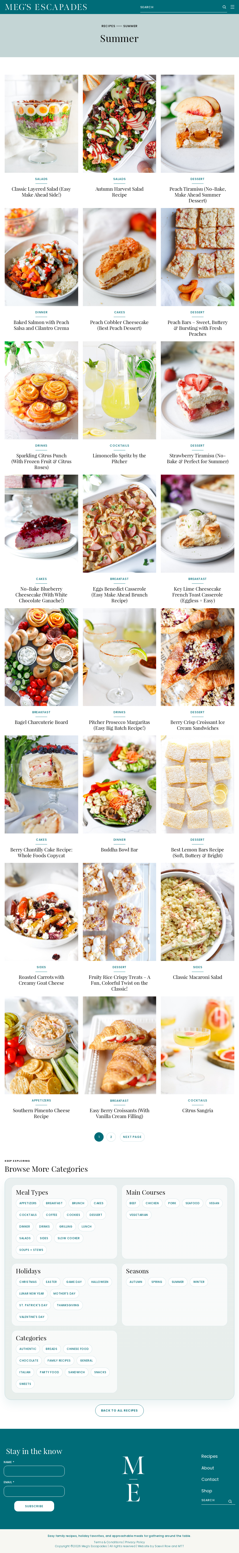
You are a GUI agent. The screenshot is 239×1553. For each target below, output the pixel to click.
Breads (51, 1349)
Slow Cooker (69, 1238)
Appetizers (28, 1203)
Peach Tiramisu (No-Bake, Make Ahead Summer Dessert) (197, 194)
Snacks (100, 1372)
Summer (178, 1282)
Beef (133, 1203)
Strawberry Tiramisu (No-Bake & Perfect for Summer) (197, 458)
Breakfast (54, 1203)
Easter (51, 1282)
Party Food (49, 1372)
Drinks (44, 1226)
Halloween (100, 1282)
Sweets (25, 1384)
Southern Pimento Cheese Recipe (41, 1113)
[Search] (223, 7)
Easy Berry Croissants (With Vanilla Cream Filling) (119, 1113)
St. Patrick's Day (33, 1305)
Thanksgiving (68, 1305)
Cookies (73, 1215)
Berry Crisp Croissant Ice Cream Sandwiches (197, 725)
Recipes (108, 26)
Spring (156, 1282)
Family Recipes (59, 1360)
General (86, 1360)
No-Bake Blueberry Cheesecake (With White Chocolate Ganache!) (41, 594)
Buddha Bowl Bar (119, 849)
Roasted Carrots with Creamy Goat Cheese (41, 980)
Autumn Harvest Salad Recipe (119, 191)
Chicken (152, 1203)
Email (9, 1482)
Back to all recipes (119, 1410)
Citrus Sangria (197, 1110)
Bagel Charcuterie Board (41, 722)
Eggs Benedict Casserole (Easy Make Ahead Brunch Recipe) (119, 594)
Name (9, 1462)
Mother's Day (64, 1293)
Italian (25, 1372)
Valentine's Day (32, 1317)
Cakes (99, 1203)
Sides (44, 1238)
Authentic (27, 1349)
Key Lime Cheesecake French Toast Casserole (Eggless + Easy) (197, 594)
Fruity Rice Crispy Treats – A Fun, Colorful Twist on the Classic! (119, 983)
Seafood (193, 1203)
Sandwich (76, 1372)
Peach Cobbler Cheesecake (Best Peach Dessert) (119, 325)
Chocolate (28, 1360)
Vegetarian (139, 1215)
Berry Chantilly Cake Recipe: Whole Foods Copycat (41, 852)
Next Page (132, 1137)
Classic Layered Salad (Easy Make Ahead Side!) (41, 191)
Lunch (87, 1226)
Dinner (24, 1226)
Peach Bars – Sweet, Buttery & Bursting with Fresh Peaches (198, 328)
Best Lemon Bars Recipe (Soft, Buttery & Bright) (197, 852)
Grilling (66, 1226)
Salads (25, 1238)
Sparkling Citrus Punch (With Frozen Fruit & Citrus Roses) (41, 461)
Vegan (214, 1203)
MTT (181, 1546)
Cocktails (28, 1215)
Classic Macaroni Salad (197, 977)
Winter (198, 1282)
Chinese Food (78, 1349)
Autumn (136, 1282)
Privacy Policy (135, 1542)
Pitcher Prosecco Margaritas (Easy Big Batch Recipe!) (119, 725)
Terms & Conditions (108, 1542)
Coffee (51, 1215)
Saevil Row (163, 1546)
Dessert (96, 1215)
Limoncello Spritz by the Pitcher (119, 458)
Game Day (74, 1282)
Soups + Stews (31, 1250)
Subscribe (34, 1506)
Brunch (78, 1203)
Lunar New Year (31, 1293)
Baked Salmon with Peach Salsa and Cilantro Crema (41, 325)
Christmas (28, 1282)
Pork (172, 1203)
